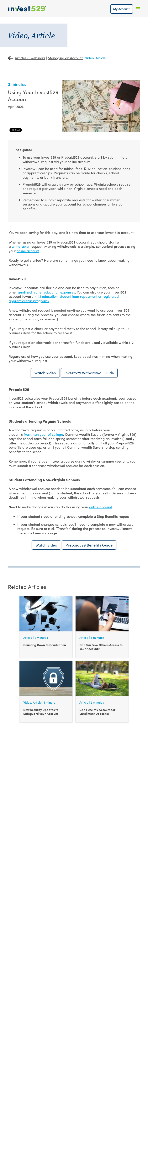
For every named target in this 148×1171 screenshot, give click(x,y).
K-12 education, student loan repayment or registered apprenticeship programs (64, 298)
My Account (121, 9)
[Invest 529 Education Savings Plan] (27, 9)
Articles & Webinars (30, 57)
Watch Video (45, 373)
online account (28, 250)
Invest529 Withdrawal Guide (89, 373)
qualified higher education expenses (46, 292)
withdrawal (20, 246)
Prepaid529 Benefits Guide (89, 545)
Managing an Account (65, 57)
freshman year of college (43, 434)
